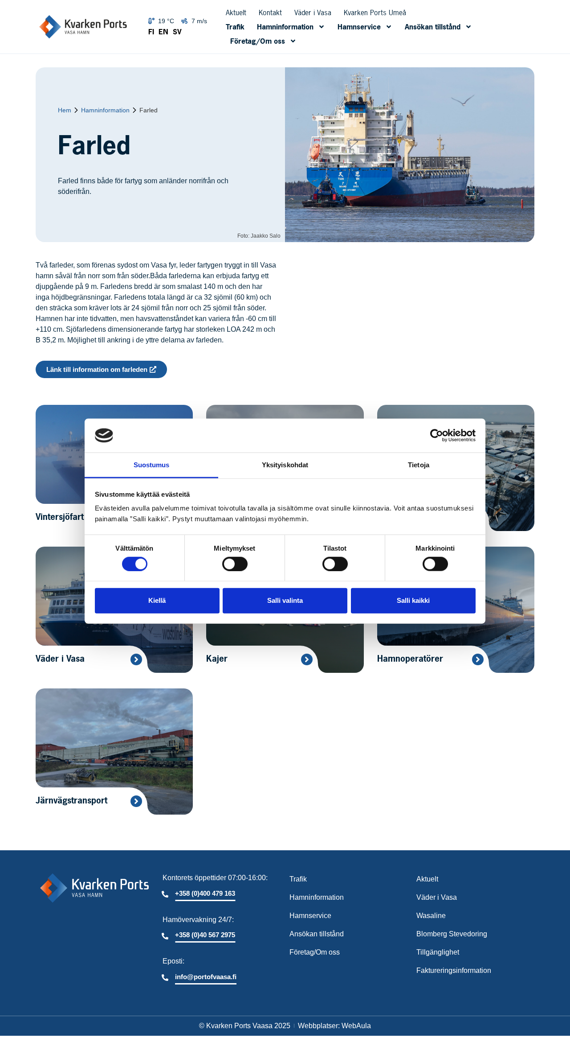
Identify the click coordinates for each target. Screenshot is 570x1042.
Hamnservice (359, 27)
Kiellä (157, 600)
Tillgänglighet (437, 952)
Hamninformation (285, 27)
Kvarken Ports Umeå (375, 12)
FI (151, 32)
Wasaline (431, 915)
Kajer (217, 658)
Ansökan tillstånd (432, 27)
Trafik (235, 27)
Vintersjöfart (60, 517)
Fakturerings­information (453, 970)
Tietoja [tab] (418, 465)
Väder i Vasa (312, 12)
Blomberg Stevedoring (451, 934)
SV (177, 32)
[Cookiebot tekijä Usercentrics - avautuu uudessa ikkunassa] (437, 435)
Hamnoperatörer (410, 658)
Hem (64, 110)
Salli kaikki (413, 600)
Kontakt (270, 12)
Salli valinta (285, 600)
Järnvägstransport (71, 800)
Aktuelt (236, 12)
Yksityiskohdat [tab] (285, 465)
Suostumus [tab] (152, 465)
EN (163, 32)
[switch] (235, 563)
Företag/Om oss (257, 41)
